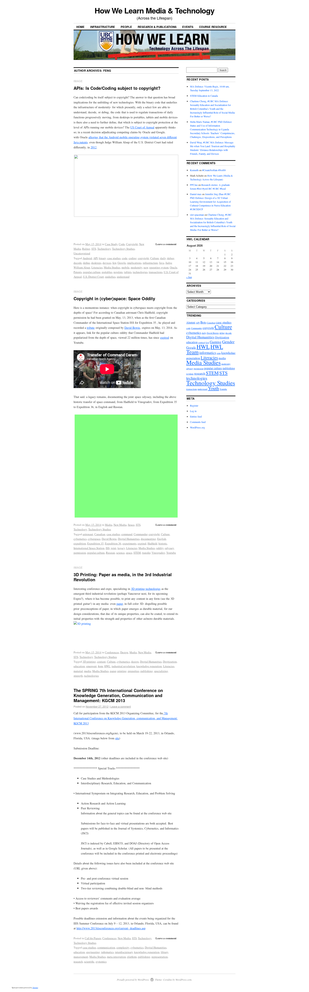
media (87, 671)
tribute (91, 328)
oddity (160, 548)
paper (119, 604)
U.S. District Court (93, 277)
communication (106, 947)
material (78, 671)
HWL (107, 666)
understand (123, 277)
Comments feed (198, 422)
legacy (121, 548)
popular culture (91, 272)
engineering (93, 952)
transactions (155, 272)
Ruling (86, 249)
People (126, 27)
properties (133, 671)
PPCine (194, 184)
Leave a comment (166, 244)
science (120, 553)
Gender (228, 342)
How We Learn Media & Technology (155, 10)
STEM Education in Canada (204, 95)
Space (131, 525)
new (146, 267)
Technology (104, 249)
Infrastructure (102, 27)
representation (160, 957)
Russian (110, 553)
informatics (107, 952)
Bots (203, 322)
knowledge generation (149, 666)
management (81, 957)
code (124, 258)
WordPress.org (197, 427)
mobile (125, 267)
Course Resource (213, 27)
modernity (136, 267)
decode (78, 263)
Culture (154, 258)
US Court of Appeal (142, 127)
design (135, 661)
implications (134, 263)
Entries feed (196, 416)
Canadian (99, 534)
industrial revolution (123, 666)
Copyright (132, 244)
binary (102, 258)
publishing (146, 671)
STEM (137, 553)
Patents (78, 272)
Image (78, 81)
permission (80, 553)
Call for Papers (93, 938)
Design (124, 652)
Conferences (112, 652)
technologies (140, 272)
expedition (80, 543)
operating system (159, 267)
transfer (146, 553)
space (129, 553)
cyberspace (94, 539)
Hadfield (152, 543)
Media (108, 525)
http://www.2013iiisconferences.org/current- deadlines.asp (111, 928)
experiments (129, 543)
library (164, 952)
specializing (161, 671)
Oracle (173, 267)
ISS (108, 548)
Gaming (216, 341)
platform (132, 957)
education (79, 666)
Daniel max (195, 194)
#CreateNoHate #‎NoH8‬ (214, 170)
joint (113, 548)
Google (122, 263)
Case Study (111, 244)
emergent (91, 666)
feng (107, 71)
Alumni (190, 322)
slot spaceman (197, 214)
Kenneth (194, 170)
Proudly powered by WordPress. (133, 979)
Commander (140, 534)
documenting (148, 539)
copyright (143, 258)
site (117, 738)
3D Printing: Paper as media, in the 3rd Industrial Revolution (123, 577)
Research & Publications (157, 27)
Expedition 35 (95, 543)
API (95, 258)
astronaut (88, 534)
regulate (118, 272)
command (126, 534)
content (101, 661)
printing (122, 671)
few (114, 263)
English (161, 539)
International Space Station (89, 548)
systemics (101, 961)
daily (163, 258)
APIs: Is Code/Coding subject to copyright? (117, 88)
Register (194, 405)
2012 (93, 147)
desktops (96, 263)
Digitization (170, 661)
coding (133, 258)
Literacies (97, 267)
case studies (114, 258)
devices (107, 263)
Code (122, 244)
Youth (213, 388)
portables (107, 272)
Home (80, 27)
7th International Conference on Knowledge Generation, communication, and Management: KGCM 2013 (126, 718)
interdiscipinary (124, 952)
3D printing (89, 661)
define (86, 263)
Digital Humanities (129, 539)
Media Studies (112, 267)
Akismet (35, 988)
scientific (89, 961)
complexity (122, 947)
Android (87, 258)
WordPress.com (183, 979)
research (78, 961)
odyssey (169, 548)
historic (162, 543)
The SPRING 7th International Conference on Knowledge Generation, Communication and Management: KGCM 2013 (118, 695)
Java (161, 263)
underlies (110, 277)
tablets (128, 272)
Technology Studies (123, 249)
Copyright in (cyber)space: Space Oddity (114, 298)
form (100, 666)
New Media (120, 525)
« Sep (189, 277)
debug (170, 258)
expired (164, 337)
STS (93, 249)
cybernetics (80, 539)
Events (187, 27)
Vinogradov (158, 553)
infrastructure (150, 263)
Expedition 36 (113, 543)
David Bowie (132, 328)
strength (78, 676)
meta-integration (116, 957)
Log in (193, 411)
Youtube (171, 553)
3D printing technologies (145, 589)
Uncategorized (82, 253)
